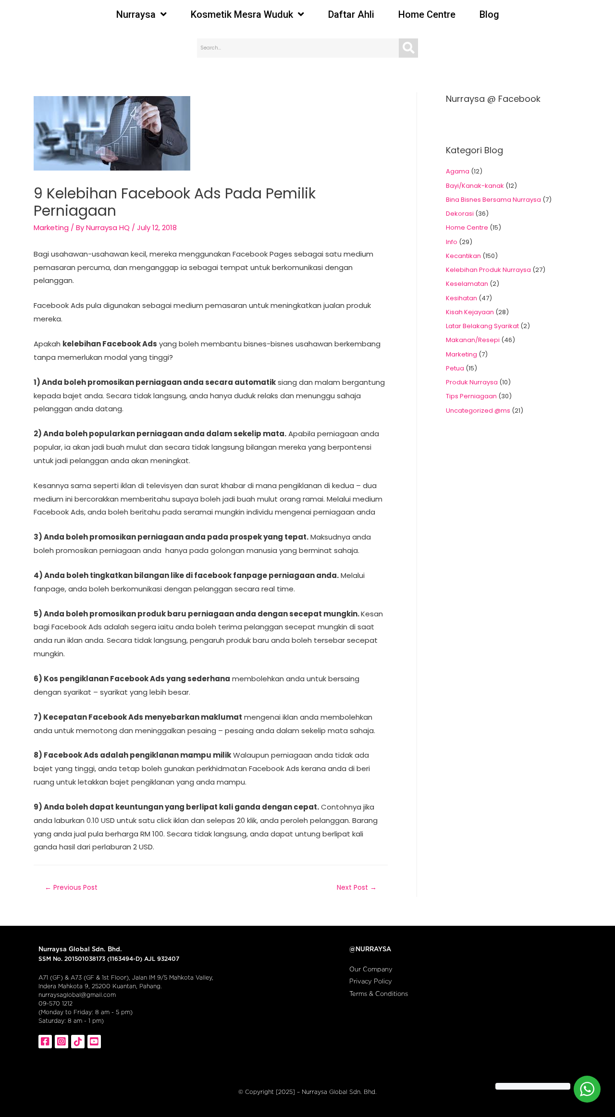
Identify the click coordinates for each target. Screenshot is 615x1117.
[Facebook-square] (45, 1041)
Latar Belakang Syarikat (482, 326)
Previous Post (71, 887)
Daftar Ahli (351, 14)
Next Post (357, 887)
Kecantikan (463, 255)
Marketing (51, 227)
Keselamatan (467, 283)
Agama (457, 171)
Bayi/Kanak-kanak (475, 185)
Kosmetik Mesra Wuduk (242, 14)
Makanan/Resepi (473, 339)
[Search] (408, 48)
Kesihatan (461, 298)
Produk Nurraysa (472, 382)
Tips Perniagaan (471, 396)
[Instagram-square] (61, 1041)
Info (451, 241)
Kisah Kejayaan (470, 312)
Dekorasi (460, 213)
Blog (489, 14)
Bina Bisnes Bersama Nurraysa (493, 199)
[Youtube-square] (94, 1041)
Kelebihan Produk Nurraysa (488, 269)
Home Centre (426, 14)
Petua (455, 368)
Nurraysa (136, 14)
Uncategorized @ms (478, 410)
